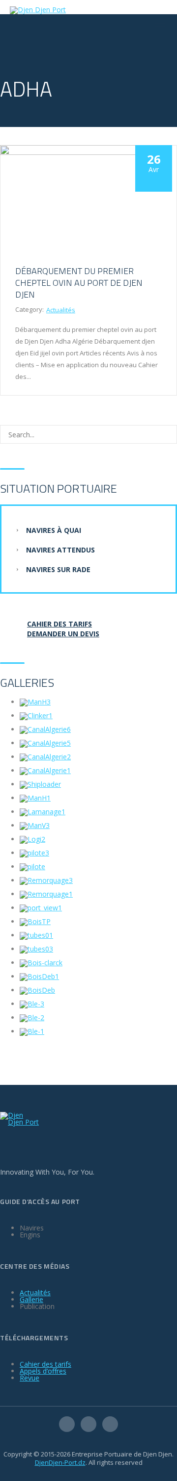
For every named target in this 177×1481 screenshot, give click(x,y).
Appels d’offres (43, 1371)
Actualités (60, 309)
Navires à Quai (53, 530)
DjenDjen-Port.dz (60, 1462)
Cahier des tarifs (45, 1364)
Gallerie (31, 1299)
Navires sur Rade (58, 569)
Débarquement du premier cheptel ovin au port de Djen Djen (79, 282)
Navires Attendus (60, 549)
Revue (29, 1377)
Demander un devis (63, 633)
